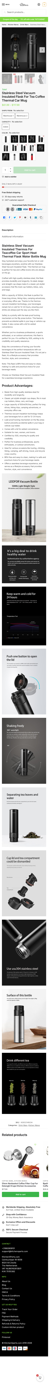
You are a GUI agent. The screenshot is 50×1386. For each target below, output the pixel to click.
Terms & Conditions (11, 1295)
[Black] (6, 139)
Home (4, 25)
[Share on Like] (4, 217)
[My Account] (38, 4)
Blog (4, 1285)
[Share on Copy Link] (41, 217)
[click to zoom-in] (24, 49)
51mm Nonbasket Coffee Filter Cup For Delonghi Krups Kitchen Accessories (20, 1184)
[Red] (32, 157)
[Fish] (23, 139)
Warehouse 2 (22, 116)
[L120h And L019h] (40, 139)
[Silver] (14, 157)
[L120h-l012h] (14, 148)
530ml (5, 127)
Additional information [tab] (12, 236)
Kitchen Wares (13, 25)
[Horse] (32, 139)
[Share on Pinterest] (20, 217)
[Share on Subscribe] (35, 217)
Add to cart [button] (21, 1194)
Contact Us (7, 1288)
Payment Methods (10, 1316)
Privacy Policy (8, 1299)
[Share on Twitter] (14, 217)
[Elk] (14, 139)
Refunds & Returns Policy (13, 1323)
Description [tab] (7, 230)
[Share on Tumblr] (30, 217)
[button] (10, 169)
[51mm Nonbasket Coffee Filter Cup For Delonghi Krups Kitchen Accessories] (20, 1159)
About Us (6, 1281)
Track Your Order (10, 1309)
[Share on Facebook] (9, 217)
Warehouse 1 (8, 116)
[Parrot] (6, 157)
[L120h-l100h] (23, 148)
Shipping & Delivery (11, 1320)
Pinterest (6, 1337)
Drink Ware (24, 25)
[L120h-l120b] (32, 148)
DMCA (5, 1292)
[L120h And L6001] (6, 148)
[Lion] (40, 148)
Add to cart (29, 170)
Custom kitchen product (13, 1327)
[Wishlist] (35, 1145)
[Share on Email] (25, 217)
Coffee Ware (7, 1181)
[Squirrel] (23, 157)
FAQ (4, 1313)
